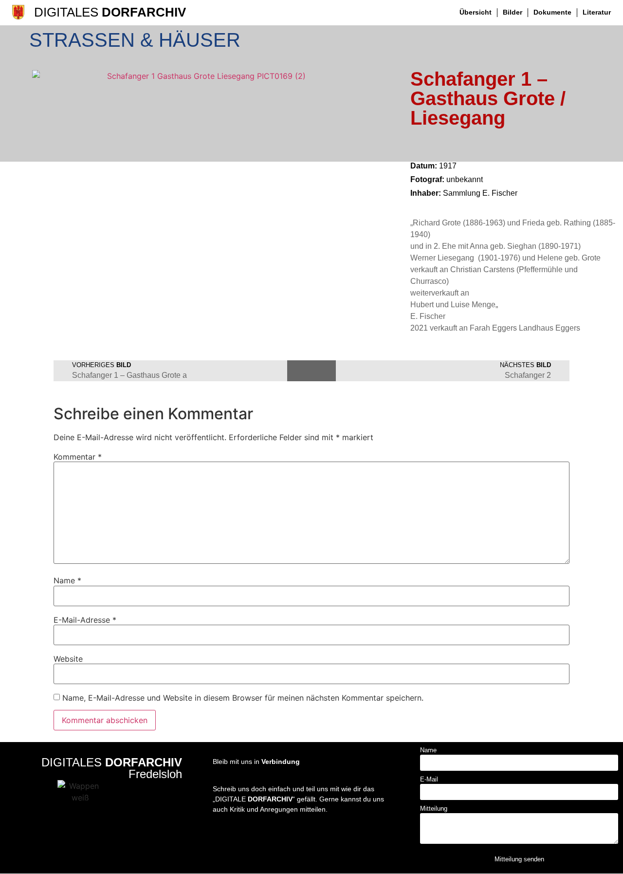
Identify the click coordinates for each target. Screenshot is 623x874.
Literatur (597, 12)
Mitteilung (433, 808)
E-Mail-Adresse (85, 620)
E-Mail (429, 779)
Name (67, 580)
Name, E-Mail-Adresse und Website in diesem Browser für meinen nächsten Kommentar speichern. (242, 698)
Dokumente (552, 12)
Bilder (512, 12)
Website (68, 659)
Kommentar (78, 457)
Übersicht (475, 12)
